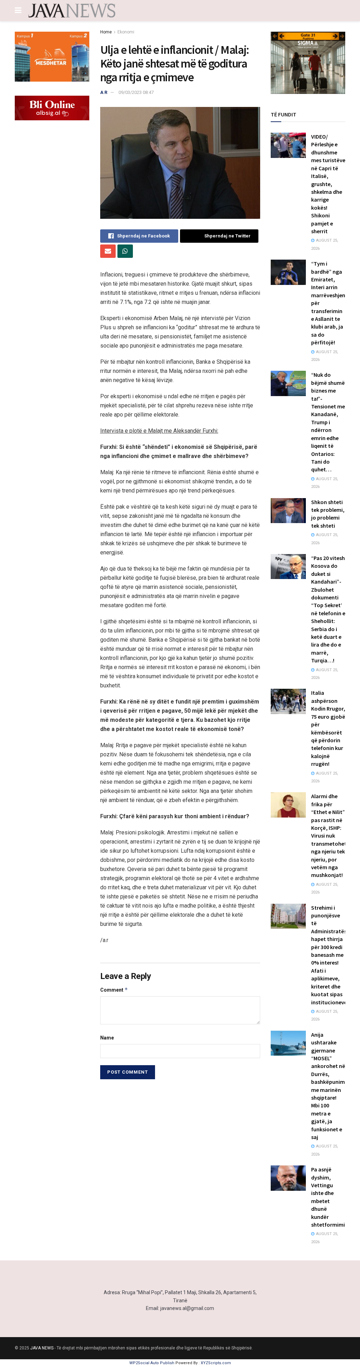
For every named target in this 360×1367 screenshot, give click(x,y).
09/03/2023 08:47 (136, 92)
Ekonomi (125, 32)
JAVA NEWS (41, 1348)
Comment (114, 989)
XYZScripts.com (216, 1363)
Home (106, 32)
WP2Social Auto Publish (151, 1363)
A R (103, 92)
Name (107, 1038)
